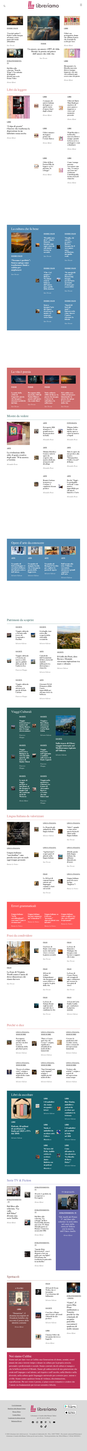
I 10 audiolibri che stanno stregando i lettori (49, 1105)
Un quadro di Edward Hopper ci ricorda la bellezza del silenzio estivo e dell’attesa (18, 568)
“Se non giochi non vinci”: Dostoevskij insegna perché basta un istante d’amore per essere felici (70, 279)
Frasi (45, 874)
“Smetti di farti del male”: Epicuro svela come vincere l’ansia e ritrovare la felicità (70, 312)
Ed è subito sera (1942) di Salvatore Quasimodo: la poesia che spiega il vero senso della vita (68, 398)
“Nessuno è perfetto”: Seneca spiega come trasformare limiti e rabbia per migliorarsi (21, 265)
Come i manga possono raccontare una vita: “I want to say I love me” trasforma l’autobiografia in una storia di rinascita (73, 170)
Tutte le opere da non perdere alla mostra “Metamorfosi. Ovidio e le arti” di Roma (73, 457)
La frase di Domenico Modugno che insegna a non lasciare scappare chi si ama (73, 952)
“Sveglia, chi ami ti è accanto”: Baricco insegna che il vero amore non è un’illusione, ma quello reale (70, 247)
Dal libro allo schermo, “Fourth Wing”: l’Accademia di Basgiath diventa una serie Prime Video (14, 73)
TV (8, 63)
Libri (66, 28)
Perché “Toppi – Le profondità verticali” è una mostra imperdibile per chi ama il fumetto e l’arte (73, 486)
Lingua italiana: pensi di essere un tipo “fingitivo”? (73, 881)
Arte (9, 448)
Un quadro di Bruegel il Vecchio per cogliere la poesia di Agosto (51, 567)
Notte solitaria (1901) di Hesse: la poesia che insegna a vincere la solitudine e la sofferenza (51, 398)
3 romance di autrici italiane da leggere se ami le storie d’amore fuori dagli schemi (48, 106)
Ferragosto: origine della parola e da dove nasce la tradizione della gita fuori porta (22, 1043)
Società (19, 627)
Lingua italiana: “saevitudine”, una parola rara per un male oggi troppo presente (18, 856)
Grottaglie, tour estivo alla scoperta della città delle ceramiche (45, 635)
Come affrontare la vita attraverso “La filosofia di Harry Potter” (70, 1155)
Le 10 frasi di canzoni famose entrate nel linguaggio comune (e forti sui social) (49, 883)
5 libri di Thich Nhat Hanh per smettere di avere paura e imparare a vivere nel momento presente (73, 108)
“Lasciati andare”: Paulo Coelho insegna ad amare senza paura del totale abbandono (15, 37)
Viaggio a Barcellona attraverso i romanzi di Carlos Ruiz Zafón (44, 726)
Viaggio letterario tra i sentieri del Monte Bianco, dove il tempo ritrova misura (24, 726)
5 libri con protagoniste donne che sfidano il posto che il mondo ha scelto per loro (71, 37)
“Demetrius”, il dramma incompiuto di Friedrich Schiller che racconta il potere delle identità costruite (19, 1318)
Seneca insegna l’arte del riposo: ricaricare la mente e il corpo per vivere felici (49, 311)
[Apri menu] (81, 5)
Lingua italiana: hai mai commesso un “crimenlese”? (35, 916)
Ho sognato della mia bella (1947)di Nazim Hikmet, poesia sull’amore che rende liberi (34, 397)
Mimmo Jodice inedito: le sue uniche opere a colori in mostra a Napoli (73, 431)
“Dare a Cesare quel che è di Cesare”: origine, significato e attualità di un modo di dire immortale (47, 1044)
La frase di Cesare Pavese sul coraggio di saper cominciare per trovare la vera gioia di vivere (73, 979)
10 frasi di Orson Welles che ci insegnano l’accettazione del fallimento (52, 1292)
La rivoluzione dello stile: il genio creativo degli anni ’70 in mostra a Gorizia (17, 456)
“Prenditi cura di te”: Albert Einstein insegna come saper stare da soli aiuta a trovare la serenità (49, 245)
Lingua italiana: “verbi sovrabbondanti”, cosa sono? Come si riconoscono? (18, 918)
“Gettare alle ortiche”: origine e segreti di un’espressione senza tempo (73, 1073)
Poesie (43, 43)
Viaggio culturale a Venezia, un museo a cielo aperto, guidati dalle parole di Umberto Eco (22, 661)
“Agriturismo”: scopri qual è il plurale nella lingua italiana (49, 855)
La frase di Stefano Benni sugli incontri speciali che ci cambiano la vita (49, 1006)
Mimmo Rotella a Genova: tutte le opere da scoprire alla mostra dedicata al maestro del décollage (49, 458)
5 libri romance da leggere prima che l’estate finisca (48, 135)
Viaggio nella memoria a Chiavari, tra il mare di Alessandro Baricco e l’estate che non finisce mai (45, 788)
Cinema (71, 1298)
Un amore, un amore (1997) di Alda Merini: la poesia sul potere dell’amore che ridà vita (44, 51)
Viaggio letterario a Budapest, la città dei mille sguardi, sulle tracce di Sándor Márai (24, 755)
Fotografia (72, 423)
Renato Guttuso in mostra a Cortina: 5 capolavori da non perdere (49, 484)
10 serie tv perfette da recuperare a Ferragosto (43, 1196)
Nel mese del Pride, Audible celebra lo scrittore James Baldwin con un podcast (49, 1156)
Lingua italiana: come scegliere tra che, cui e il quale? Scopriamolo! (68, 917)
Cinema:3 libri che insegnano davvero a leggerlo (53, 1337)
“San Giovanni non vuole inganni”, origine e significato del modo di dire (48, 1073)
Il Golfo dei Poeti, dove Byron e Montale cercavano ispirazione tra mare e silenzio (68, 660)
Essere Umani (12, 28)
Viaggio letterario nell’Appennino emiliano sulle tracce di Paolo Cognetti (45, 754)
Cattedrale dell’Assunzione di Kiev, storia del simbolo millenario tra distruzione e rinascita (46, 662)
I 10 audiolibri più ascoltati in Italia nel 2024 (70, 1132)
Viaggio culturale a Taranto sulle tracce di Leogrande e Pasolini (22, 635)
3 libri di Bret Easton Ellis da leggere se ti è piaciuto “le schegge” (48, 166)
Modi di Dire (21, 1034)
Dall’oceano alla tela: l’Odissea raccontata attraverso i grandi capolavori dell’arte (68, 569)
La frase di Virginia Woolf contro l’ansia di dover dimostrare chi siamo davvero (17, 975)
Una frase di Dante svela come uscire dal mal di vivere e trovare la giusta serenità (49, 951)
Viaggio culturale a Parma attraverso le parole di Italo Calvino (22, 688)
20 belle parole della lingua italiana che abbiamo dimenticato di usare (72, 857)
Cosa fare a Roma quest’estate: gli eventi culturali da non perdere (54, 1315)
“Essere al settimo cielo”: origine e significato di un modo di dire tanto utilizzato (23, 1073)
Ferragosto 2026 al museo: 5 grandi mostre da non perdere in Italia (49, 431)
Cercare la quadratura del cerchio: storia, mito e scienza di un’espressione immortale (72, 1043)
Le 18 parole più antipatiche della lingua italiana (49, 829)
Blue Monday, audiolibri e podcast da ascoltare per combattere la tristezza (70, 1108)
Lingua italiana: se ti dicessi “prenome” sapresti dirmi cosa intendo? (52, 918)
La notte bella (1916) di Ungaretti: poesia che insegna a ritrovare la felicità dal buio (18, 398)
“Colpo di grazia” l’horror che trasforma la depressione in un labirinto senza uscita (18, 130)
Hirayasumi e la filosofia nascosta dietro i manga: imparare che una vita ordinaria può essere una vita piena (72, 71)
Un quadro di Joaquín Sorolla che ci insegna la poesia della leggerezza (34, 568)
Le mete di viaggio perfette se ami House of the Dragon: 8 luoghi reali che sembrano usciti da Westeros (24, 788)
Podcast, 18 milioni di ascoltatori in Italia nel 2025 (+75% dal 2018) (21, 1130)
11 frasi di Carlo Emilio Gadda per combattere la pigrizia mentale (73, 1006)
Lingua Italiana (13, 848)
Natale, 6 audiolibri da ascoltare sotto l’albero (49, 1132)
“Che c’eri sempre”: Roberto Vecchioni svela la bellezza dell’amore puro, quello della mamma (49, 280)
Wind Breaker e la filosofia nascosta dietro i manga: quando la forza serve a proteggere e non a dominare (73, 138)
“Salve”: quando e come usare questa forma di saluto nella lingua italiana (73, 831)
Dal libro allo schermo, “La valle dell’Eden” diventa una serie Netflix (13, 1212)
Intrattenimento (14, 61)
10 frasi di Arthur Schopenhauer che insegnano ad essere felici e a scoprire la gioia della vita (49, 979)
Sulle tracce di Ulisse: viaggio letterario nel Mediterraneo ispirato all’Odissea (66, 747)
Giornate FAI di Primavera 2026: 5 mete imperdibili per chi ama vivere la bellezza (46, 689)
